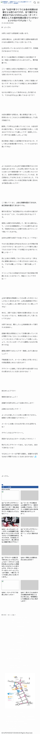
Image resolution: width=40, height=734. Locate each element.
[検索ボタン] (35, 2)
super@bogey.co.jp (20, 638)
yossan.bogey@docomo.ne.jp (20, 649)
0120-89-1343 (14, 631)
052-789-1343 (25, 631)
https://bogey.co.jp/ (20, 712)
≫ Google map (20, 661)
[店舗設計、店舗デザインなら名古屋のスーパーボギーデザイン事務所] (16, 2)
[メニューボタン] (38, 2)
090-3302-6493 (20, 647)
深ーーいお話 (6, 487)
